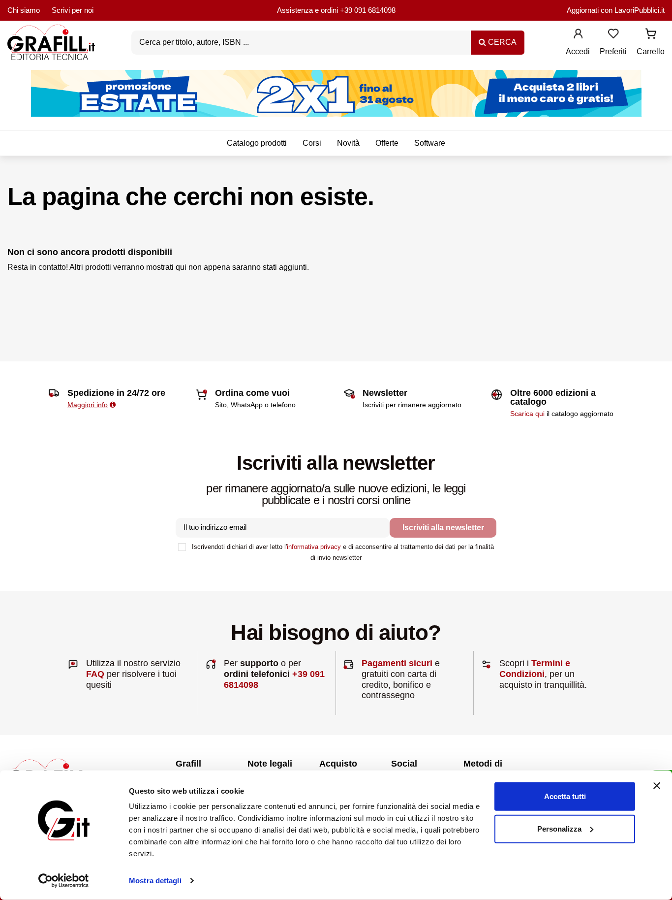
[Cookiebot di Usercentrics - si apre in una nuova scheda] (64, 880)
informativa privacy (314, 546)
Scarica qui (527, 414)
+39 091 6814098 (368, 10)
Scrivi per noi (72, 10)
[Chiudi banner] (656, 785)
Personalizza (559, 828)
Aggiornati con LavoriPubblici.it (616, 10)
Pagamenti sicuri (397, 663)
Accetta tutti (565, 796)
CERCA (501, 42)
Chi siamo (23, 10)
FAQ (95, 674)
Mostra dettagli (155, 880)
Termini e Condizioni (534, 668)
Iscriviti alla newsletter (443, 527)
